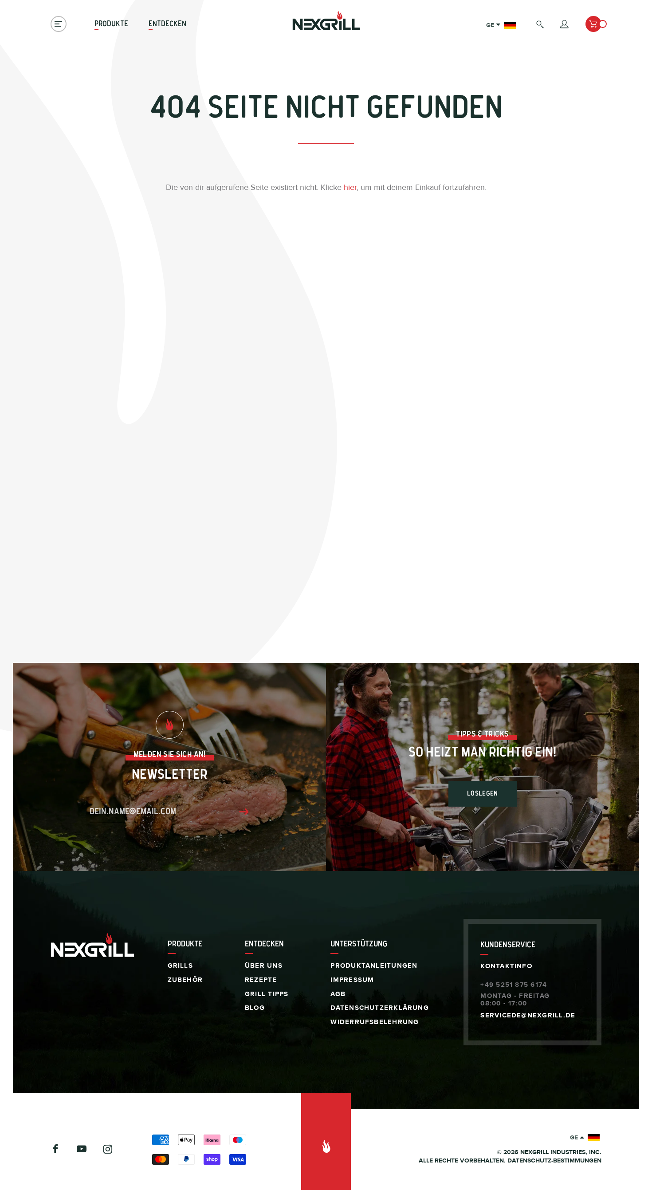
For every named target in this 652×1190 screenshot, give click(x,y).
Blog (255, 1008)
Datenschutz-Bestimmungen (554, 1161)
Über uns (264, 965)
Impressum (352, 980)
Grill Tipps (266, 994)
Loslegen (482, 793)
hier (350, 187)
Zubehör (185, 980)
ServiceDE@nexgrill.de (527, 1015)
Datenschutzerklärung (379, 1008)
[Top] (326, 1141)
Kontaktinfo (506, 966)
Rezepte (261, 980)
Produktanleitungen (373, 965)
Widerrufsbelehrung (374, 1022)
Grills (180, 965)
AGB (338, 994)
